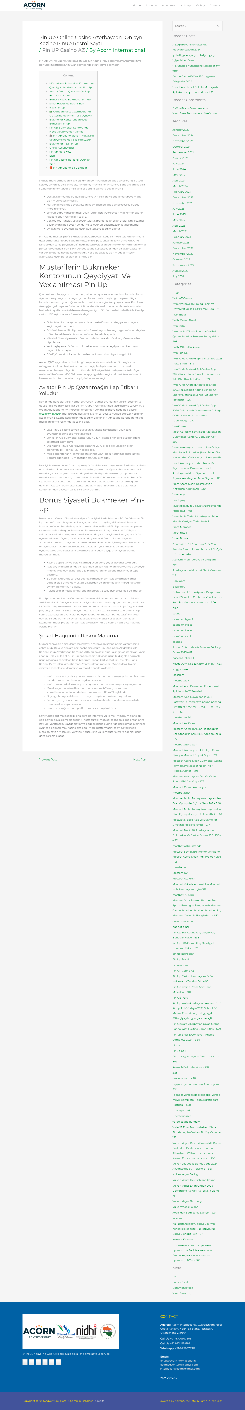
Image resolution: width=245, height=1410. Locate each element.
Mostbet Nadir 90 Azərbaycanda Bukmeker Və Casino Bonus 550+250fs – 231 (196, 835)
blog (175, 607)
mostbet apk (180, 680)
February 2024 (181, 191)
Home (137, 5)
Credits (99, 1400)
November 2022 (182, 253)
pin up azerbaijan (183, 953)
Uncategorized (182, 1116)
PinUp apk (179, 1050)
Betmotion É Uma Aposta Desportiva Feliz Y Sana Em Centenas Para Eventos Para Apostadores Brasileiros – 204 (197, 597)
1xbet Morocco (182, 527)
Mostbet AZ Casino (184, 723)
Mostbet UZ (180, 872)
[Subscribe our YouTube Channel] (25, 1362)
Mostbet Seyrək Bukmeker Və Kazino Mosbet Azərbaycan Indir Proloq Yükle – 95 (196, 856)
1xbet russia (179, 532)
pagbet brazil (180, 926)
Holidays (185, 5)
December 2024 (183, 135)
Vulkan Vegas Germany (187, 1201)
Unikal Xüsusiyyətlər (61, 147)
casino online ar (182, 630)
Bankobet (178, 581)
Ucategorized (181, 1110)
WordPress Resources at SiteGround (195, 113)
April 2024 (178, 180)
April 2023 (178, 225)
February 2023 (181, 236)
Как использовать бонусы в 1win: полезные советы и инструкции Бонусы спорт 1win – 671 (193, 1228)
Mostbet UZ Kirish (183, 878)
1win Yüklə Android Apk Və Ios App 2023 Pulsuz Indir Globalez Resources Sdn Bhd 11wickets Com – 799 (196, 374)
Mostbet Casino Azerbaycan (190, 787)
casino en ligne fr (183, 619)
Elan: (52, 155)
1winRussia (179, 426)
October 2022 (181, 259)
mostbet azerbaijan (184, 744)
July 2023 (178, 208)
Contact (215, 5)
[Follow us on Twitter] (38, 1362)
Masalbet (178, 674)
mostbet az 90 (181, 717)
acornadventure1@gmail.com (179, 1364)
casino (176, 613)
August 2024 (180, 158)
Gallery (200, 5)
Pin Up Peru (180, 997)
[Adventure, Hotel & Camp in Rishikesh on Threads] (51, 1362)
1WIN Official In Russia (186, 347)
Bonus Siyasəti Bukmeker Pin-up (70, 99)
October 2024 (181, 146)
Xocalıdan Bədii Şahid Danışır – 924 (194, 1212)
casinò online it (181, 636)
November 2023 (182, 203)
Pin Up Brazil (180, 959)
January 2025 (180, 129)
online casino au (182, 921)
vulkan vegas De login (186, 1174)
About (150, 5)
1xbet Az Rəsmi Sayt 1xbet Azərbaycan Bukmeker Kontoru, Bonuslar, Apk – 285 (196, 436)
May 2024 (178, 174)
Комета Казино (182, 1239)
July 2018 (178, 276)
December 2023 (183, 197)
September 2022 (183, 265)
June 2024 (179, 169)
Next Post (141, 759)
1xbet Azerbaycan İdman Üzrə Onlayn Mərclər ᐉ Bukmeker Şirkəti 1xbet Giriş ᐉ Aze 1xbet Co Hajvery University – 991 (197, 452)
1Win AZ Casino (182, 298)
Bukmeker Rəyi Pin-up (63, 143)
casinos (177, 641)
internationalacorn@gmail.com (180, 1368)
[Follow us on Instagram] (45, 1362)
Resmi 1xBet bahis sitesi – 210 (190, 1067)
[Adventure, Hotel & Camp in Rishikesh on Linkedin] (58, 1362)
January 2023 (180, 242)
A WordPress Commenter (188, 108)
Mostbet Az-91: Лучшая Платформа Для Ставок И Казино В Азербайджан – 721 (197, 733)
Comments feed (182, 1287)
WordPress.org (181, 1293)
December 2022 (183, 248)
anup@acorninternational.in (178, 1360)
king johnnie (180, 669)
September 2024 (183, 152)
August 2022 (180, 270)
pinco (176, 1045)
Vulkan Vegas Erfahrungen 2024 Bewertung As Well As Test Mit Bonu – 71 (196, 1190)
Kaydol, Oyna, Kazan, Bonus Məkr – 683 (197, 663)
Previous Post (46, 759)
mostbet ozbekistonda (186, 846)
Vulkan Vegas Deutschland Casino (193, 1180)
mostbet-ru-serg (183, 894)
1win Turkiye (180, 352)
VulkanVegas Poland (185, 1206)
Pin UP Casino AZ (63, 50)
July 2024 (178, 163)
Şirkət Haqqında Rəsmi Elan (66, 103)
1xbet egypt (180, 494)
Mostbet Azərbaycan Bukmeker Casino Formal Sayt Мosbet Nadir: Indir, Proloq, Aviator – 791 (197, 765)
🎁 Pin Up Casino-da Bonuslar (68, 167)
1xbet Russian (181, 538)
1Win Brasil (179, 314)
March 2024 (180, 186)
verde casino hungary (186, 1121)
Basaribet (178, 586)
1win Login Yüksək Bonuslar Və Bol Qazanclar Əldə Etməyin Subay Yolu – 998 (195, 336)
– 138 (175, 292)
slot (174, 1072)
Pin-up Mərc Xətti (60, 151)
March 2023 (180, 231)
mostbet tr (179, 867)
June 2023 (179, 214)
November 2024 (183, 141)
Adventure (169, 5)
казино (177, 1218)
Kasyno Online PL (183, 658)
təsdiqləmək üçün (50, 413)
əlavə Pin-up (57, 107)
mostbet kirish (181, 792)
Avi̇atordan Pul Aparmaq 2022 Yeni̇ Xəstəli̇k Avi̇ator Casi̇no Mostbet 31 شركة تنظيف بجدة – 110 (197, 549)
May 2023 (178, 220)
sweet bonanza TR (184, 1078)
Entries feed (180, 1282)
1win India (178, 326)
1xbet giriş (178, 500)
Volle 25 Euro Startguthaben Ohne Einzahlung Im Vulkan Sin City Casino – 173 (196, 1132)
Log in (176, 1276)
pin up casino (180, 965)
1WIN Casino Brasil (184, 320)
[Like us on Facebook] (31, 1362)
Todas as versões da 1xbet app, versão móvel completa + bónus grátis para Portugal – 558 (196, 1099)
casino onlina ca (182, 624)
